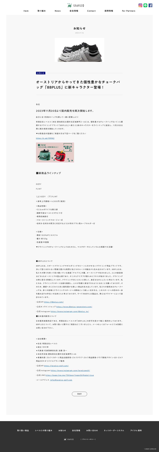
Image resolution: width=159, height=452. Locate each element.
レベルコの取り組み (44, 430)
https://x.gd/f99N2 (45, 138)
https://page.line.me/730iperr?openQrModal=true (70, 375)
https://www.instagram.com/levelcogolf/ (70, 370)
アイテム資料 (136, 430)
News (58, 10)
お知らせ (40, 73)
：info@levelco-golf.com (61, 380)
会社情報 (74, 10)
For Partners (128, 10)
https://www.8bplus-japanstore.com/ (74, 306)
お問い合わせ (92, 430)
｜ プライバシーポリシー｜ (88, 439)
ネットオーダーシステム (114, 430)
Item (26, 10)
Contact (91, 10)
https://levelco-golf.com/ (56, 366)
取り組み (42, 10)
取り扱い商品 (23, 430)
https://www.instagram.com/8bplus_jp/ (70, 311)
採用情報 (109, 10)
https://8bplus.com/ (54, 302)
